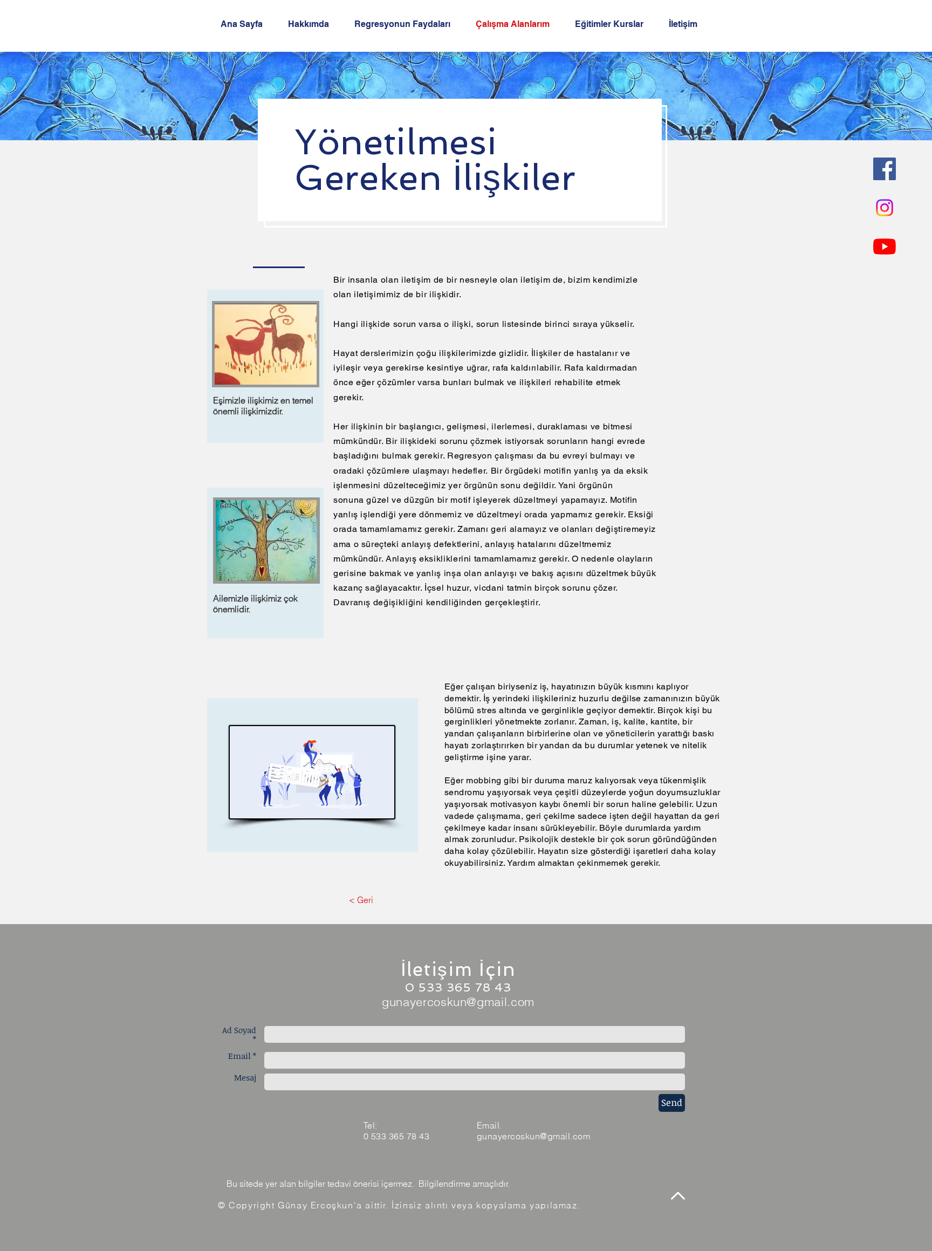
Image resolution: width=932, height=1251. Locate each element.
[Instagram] (884, 207)
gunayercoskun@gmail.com (458, 1001)
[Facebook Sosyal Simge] (884, 169)
